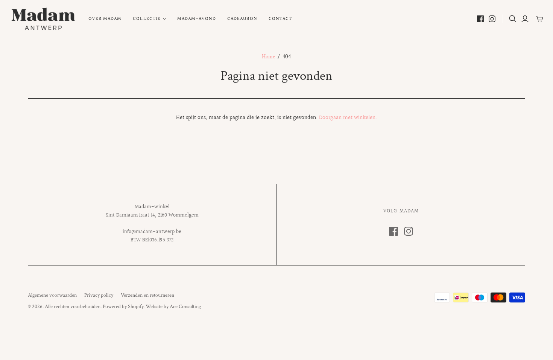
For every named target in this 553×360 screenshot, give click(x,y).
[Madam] (43, 19)
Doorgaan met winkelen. (348, 117)
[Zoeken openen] (513, 19)
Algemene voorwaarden (52, 295)
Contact (280, 19)
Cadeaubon (242, 19)
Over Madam (105, 19)
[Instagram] (492, 18)
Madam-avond (196, 19)
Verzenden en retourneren (147, 295)
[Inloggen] (525, 19)
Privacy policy (98, 295)
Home (268, 56)
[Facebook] (480, 18)
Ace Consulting (185, 306)
